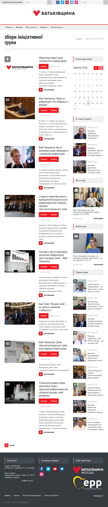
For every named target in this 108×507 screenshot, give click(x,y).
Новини (43, 27)
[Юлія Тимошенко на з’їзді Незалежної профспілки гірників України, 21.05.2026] (88, 197)
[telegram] (71, 2)
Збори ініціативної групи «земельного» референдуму (53, 59)
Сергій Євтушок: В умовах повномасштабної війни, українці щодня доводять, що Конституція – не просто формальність (95, 374)
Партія (9, 27)
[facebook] (58, 2)
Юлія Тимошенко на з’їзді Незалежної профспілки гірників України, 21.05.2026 (86, 212)
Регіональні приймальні (32, 495)
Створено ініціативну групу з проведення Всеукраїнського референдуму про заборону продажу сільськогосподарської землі (53, 203)
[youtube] (67, 2)
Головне (44, 110)
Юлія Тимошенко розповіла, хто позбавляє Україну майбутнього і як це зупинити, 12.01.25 (87, 258)
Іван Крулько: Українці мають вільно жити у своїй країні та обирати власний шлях (95, 305)
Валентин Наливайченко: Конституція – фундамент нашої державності (95, 357)
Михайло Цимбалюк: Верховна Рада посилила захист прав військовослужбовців (95, 169)
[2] (80, 97)
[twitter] (62, 2)
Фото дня (80, 180)
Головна (79, 39)
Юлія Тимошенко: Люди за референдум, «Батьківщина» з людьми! (54, 102)
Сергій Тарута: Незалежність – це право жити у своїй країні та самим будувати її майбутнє (95, 288)
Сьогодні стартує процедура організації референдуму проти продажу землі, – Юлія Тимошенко (53, 256)
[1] (92, 91)
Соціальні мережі (49, 460)
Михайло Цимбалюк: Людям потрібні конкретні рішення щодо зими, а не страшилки (95, 322)
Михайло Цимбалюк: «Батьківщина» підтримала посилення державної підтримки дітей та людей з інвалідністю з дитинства (95, 134)
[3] (75, 103)
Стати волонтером (51, 495)
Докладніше (98, 218)
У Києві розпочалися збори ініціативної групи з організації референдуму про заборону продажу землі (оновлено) (53, 389)
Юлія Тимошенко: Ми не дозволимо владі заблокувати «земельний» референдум (53, 151)
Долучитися (56, 27)
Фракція (19, 27)
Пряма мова (81, 272)
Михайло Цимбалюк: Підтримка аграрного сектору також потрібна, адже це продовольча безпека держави (95, 408)
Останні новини (83, 118)
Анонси (43, 66)
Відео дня (80, 226)
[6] (84, 97)
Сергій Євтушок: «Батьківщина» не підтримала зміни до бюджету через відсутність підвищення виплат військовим (95, 426)
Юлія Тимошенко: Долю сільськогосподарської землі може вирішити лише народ (53, 345)
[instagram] (76, 2)
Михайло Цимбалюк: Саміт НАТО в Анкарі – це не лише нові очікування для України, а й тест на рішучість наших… (95, 339)
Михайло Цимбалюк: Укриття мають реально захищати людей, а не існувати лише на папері (95, 151)
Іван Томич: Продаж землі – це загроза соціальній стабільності (52, 307)
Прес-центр (30, 27)
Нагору (97, 495)
